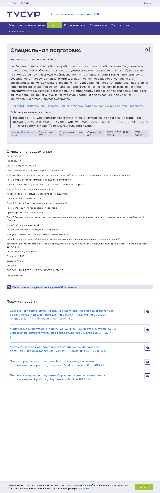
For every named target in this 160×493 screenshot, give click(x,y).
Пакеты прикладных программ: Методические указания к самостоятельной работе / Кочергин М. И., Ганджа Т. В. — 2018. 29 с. (58, 363)
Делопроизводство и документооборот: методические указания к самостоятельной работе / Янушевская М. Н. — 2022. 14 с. (57, 377)
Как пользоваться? (20, 31)
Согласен (144, 487)
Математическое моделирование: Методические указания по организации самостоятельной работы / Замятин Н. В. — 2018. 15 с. (58, 348)
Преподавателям (74, 25)
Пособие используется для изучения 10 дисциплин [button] (45, 287)
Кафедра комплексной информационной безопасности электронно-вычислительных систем (77, 105)
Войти (147, 3)
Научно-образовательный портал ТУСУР (76, 13)
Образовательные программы (27, 25)
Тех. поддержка (120, 25)
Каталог (55, 25)
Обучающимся (98, 25)
